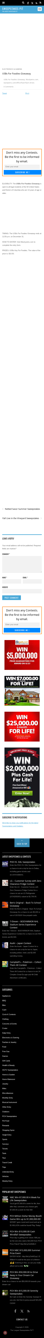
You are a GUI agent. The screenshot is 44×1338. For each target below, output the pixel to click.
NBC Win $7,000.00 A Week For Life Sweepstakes (25, 1199)
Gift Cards (6, 1061)
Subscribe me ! (22, 172)
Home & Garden (8, 1075)
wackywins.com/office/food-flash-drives (19, 83)
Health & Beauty (8, 1065)
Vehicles (5, 1176)
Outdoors (5, 1112)
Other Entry (6, 1107)
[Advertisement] (22, 39)
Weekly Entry (7, 1181)
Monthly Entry (7, 1098)
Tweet (4, 93)
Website (5, 587)
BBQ (4, 1001)
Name (4, 577)
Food (4, 1047)
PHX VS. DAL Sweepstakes (22, 862)
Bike (4, 1005)
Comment (6, 554)
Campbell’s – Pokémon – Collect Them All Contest (25, 964)
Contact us (21, 1319)
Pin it (27, 93)
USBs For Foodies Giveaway (14, 79)
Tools (4, 1153)
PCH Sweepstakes (9, 1116)
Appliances (6, 996)
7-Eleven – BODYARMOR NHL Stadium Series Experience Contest (24, 924)
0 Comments (8, 87)
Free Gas (6, 1051)
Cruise (4, 1028)
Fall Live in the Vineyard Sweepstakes (22, 518)
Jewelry (5, 1084)
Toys (4, 1158)
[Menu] (3, 2)
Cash (4, 1010)
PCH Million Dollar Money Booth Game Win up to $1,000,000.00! (26, 1217)
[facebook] (28, 2)
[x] (32, 2)
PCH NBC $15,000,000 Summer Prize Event (25, 1252)
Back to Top (22, 843)
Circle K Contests (9, 1014)
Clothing (5, 1019)
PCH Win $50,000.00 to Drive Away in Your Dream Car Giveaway (24, 1275)
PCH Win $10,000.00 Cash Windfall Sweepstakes (22, 1233)
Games (5, 1056)
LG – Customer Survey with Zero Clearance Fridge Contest (25, 882)
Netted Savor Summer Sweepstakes (21, 509)
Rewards (5, 1125)
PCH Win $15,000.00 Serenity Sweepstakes (24, 1292)
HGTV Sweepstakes (10, 1070)
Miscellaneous (7, 1093)
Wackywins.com (32, 79)
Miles (4, 1088)
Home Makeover (8, 1079)
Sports (4, 1139)
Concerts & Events (9, 1024)
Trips (4, 1167)
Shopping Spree (8, 1130)
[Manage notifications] (5, 1333)
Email (25, 577)
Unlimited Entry (8, 1172)
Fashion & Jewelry (9, 1042)
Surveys (5, 1144)
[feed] (36, 2)
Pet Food (5, 1121)
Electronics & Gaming (12, 69)
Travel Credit (7, 1162)
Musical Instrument (9, 1102)
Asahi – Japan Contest (20, 943)
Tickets (5, 1149)
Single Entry (6, 1135)
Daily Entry (6, 1033)
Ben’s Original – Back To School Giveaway (25, 904)
